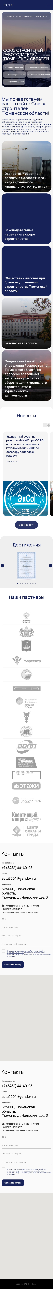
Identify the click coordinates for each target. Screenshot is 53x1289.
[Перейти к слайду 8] (35, 583)
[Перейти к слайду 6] (30, 583)
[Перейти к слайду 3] (22, 583)
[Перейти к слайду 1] (17, 583)
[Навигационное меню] (48, 5)
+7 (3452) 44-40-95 (17, 867)
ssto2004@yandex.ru (19, 878)
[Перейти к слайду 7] (32, 583)
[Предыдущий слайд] (2, 565)
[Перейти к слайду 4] (25, 583)
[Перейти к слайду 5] (27, 583)
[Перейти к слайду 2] (20, 583)
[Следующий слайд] (50, 565)
